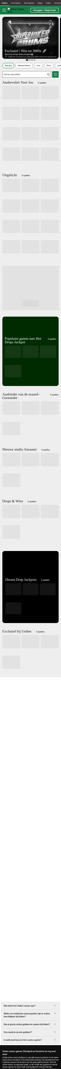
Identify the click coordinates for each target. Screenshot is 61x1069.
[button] (8, 65)
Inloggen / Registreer (44, 10)
